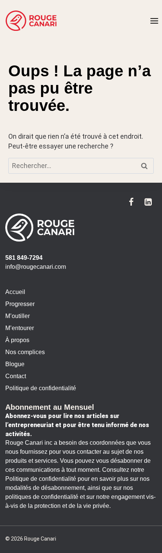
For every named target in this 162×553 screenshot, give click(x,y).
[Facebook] (131, 201)
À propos (17, 340)
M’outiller (17, 316)
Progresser (20, 304)
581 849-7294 (24, 258)
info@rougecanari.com (35, 267)
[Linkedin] (148, 201)
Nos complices (25, 352)
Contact (15, 376)
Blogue (14, 364)
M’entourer (19, 328)
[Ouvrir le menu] (154, 20)
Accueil (15, 292)
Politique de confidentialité (40, 388)
